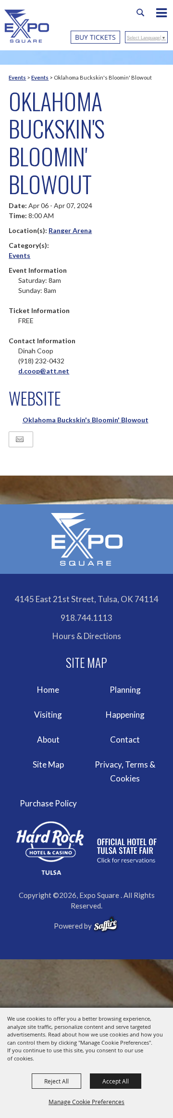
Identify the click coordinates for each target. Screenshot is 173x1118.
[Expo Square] (26, 26)
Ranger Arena (70, 230)
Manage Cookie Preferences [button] (86, 1102)
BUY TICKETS (95, 37)
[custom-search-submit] (140, 12)
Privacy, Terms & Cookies (125, 771)
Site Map (48, 764)
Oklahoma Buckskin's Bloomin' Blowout (85, 420)
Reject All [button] (56, 1081)
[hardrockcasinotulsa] (86, 848)
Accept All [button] (115, 1081)
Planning (125, 690)
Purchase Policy (48, 803)
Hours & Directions (86, 636)
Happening (125, 715)
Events (17, 77)
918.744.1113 (86, 618)
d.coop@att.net (43, 371)
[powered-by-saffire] (105, 924)
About (48, 739)
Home (48, 690)
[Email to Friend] (19, 439)
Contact (125, 739)
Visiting (48, 715)
